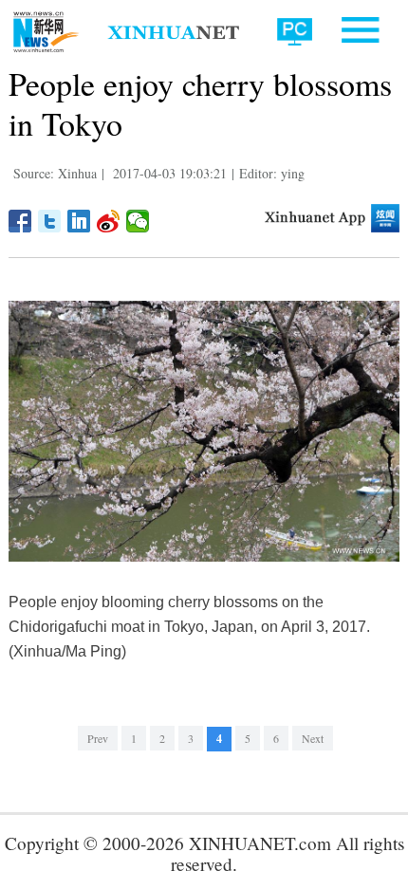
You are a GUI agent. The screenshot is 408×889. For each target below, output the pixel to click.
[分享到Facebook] (20, 221)
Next (313, 738)
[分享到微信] (138, 221)
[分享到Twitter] (50, 221)
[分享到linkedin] (79, 221)
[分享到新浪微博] (109, 221)
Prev (97, 738)
